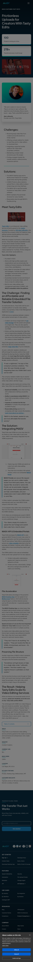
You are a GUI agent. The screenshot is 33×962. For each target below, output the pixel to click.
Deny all (16, 954)
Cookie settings (16, 958)
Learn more (5, 945)
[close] (30, 935)
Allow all (16, 950)
